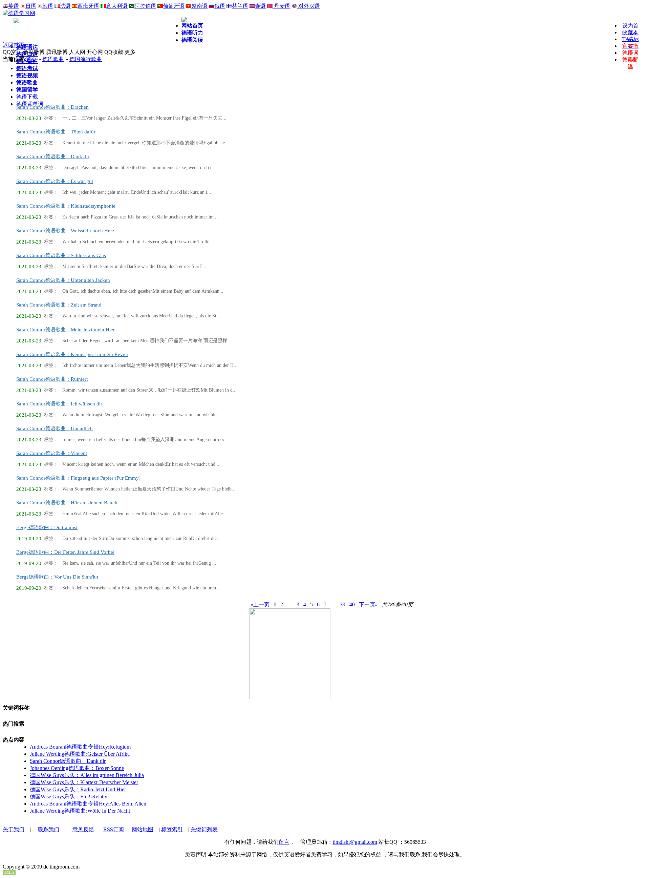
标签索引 (172, 829)
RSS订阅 (113, 829)
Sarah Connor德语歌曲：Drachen (52, 107)
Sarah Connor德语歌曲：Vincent (51, 453)
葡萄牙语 (174, 6)
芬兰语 (240, 6)
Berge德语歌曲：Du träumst (47, 527)
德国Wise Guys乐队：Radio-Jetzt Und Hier (78, 789)
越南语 (199, 6)
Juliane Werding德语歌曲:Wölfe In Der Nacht (80, 811)
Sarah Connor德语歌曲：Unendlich (54, 428)
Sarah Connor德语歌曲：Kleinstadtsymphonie (65, 206)
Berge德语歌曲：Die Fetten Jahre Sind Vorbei (65, 552)
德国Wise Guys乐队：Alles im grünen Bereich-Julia (87, 775)
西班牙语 (88, 6)
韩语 (47, 6)
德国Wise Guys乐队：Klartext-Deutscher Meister (84, 782)
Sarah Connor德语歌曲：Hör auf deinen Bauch (66, 502)
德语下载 (27, 97)
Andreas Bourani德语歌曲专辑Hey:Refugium (80, 747)
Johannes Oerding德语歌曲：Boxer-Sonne (77, 768)
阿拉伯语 (145, 6)
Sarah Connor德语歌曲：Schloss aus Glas (61, 255)
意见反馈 (83, 829)
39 (343, 604)
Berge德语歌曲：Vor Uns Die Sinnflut (57, 577)
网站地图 (142, 829)
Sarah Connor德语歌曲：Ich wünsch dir (59, 403)
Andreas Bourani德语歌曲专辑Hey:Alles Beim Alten (88, 804)
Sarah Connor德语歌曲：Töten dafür (55, 131)
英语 (13, 6)
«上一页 (260, 604)
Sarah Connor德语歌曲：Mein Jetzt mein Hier (65, 329)
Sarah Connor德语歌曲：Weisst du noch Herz (65, 230)
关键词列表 (204, 829)
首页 (31, 59)
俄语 (219, 6)
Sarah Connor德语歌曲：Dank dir (52, 156)
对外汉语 (308, 6)
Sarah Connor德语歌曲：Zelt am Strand (59, 305)
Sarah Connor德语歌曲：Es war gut (54, 181)
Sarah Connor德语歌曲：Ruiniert (52, 379)
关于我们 (13, 829)
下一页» (368, 604)
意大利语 (117, 6)
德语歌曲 (53, 59)
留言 (284, 842)
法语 (65, 6)
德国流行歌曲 (85, 59)
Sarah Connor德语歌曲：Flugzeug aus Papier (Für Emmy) (78, 478)
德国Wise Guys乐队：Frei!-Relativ (68, 796)
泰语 (260, 6)
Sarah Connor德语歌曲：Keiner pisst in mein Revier (72, 354)
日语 (30, 6)
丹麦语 (281, 6)
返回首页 (13, 45)
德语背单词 (29, 104)
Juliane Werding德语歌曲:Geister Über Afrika (80, 754)
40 (352, 604)
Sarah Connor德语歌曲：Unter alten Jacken (63, 280)
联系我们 (48, 829)
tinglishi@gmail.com (355, 842)
